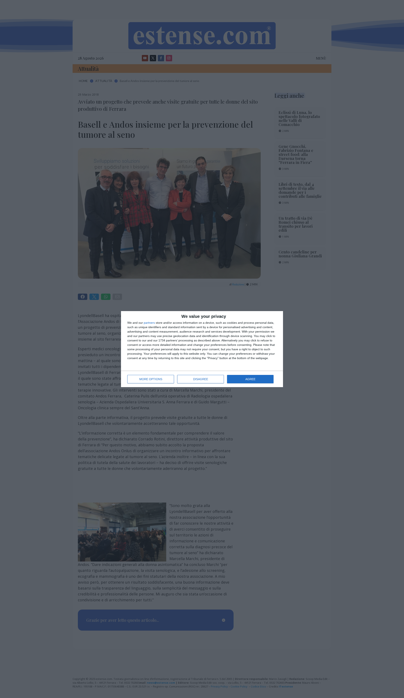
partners (149, 322)
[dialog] (202, 349)
